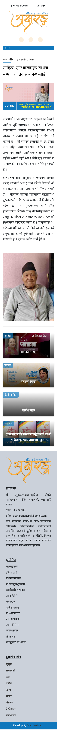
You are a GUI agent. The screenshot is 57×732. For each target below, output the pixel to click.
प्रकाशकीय (11, 715)
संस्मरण (9, 703)
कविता (9, 683)
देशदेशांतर (11, 709)
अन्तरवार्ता (10, 671)
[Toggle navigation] (7, 48)
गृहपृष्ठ (9, 664)
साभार (9, 696)
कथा (8, 677)
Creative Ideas (35, 725)
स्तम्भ (8, 690)
